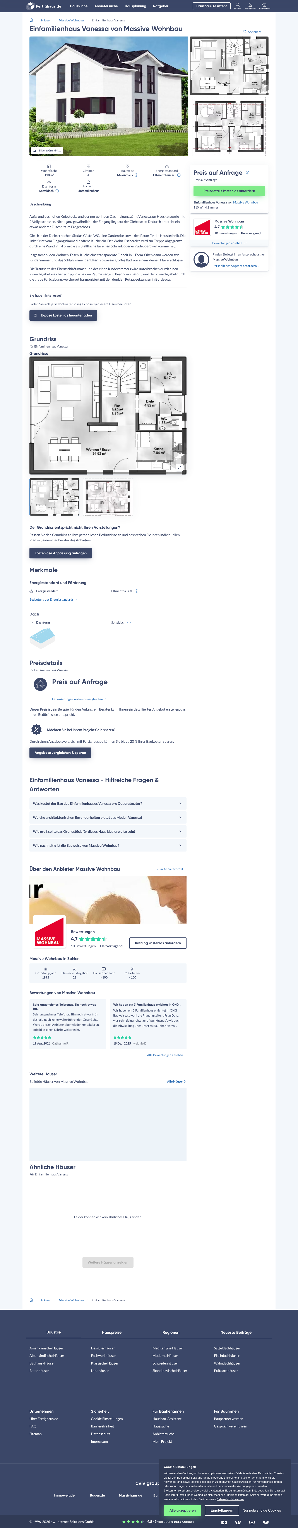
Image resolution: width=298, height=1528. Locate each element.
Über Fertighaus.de (43, 1419)
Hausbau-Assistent (211, 6)
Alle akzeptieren (183, 1510)
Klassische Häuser (104, 1363)
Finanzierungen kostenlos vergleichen (77, 699)
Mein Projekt (162, 1441)
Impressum (99, 1441)
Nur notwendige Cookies (262, 1510)
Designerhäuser (103, 1348)
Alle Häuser (175, 1081)
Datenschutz (100, 1434)
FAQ (32, 1426)
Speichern (255, 32)
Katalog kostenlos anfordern (158, 943)
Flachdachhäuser (227, 1355)
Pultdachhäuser (226, 1370)
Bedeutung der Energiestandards (51, 599)
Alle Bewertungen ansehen (165, 1055)
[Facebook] (224, 1521)
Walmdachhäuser (227, 1363)
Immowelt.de (64, 1495)
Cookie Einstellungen (107, 1419)
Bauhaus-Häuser (42, 1363)
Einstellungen (222, 1510)
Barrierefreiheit (102, 1426)
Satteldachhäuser (227, 1348)
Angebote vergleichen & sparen (60, 753)
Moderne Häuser (165, 1355)
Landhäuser (100, 1370)
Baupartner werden (228, 1419)
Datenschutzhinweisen (230, 1499)
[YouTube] (266, 1521)
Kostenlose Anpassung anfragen (61, 553)
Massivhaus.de (130, 1495)
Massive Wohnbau (71, 20)
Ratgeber (160, 6)
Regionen (171, 1332)
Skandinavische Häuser (169, 1370)
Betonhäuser (39, 1370)
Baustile (53, 1332)
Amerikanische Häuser (46, 1348)
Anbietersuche (106, 6)
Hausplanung (135, 6)
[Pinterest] (238, 1521)
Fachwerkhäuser (103, 1355)
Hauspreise (112, 1332)
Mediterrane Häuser (167, 1348)
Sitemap (35, 1434)
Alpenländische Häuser (46, 1355)
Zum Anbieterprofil (170, 869)
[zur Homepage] (32, 19)
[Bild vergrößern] (179, 467)
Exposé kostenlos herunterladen (66, 315)
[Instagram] (252, 1521)
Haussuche (78, 6)
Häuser (46, 20)
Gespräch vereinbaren (230, 1426)
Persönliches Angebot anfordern (235, 266)
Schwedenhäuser (165, 1363)
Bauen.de (97, 1495)
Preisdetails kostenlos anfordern (229, 191)
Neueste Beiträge (236, 1332)
